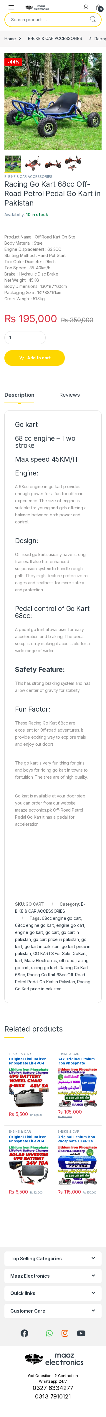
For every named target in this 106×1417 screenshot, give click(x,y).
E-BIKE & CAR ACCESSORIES (55, 38)
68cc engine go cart (61, 918)
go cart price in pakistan (56, 939)
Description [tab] (19, 395)
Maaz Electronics (40, 960)
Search (93, 19)
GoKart (79, 953)
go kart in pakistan (41, 946)
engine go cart (70, 925)
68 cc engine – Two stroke (45, 442)
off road (66, 960)
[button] (96, 59)
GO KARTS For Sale (52, 953)
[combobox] (45, 19)
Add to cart (39, 357)
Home (10, 38)
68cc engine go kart (34, 925)
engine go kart (29, 932)
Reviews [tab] (69, 395)
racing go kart (44, 967)
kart (18, 960)
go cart (52, 932)
